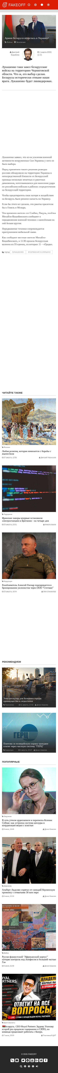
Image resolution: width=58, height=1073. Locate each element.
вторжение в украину (39, 252)
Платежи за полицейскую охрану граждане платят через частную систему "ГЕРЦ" (25, 745)
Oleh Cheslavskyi (49, 592)
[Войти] (37, 1066)
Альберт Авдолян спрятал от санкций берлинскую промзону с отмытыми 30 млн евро (28, 891)
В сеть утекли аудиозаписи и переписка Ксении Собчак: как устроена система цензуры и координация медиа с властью (27, 823)
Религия (7, 447)
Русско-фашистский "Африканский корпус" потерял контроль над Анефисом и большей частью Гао (29, 959)
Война (9, 42)
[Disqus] (29, 355)
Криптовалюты (9, 1023)
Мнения (38, 4)
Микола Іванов (50, 525)
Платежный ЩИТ (49, 1035)
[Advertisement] (29, 123)
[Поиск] (21, 1066)
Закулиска (7, 816)
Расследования (51, 4)
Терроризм (8, 514)
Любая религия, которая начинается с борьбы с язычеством (26, 452)
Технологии (9, 705)
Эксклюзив (20, 42)
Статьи (44, 4)
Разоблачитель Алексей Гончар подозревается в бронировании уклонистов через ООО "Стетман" (27, 586)
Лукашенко (18, 252)
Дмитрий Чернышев (48, 458)
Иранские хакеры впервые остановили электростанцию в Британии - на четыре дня (25, 519)
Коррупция (8, 581)
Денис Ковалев (42, 705)
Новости (31, 4)
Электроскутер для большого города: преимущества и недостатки (22, 699)
